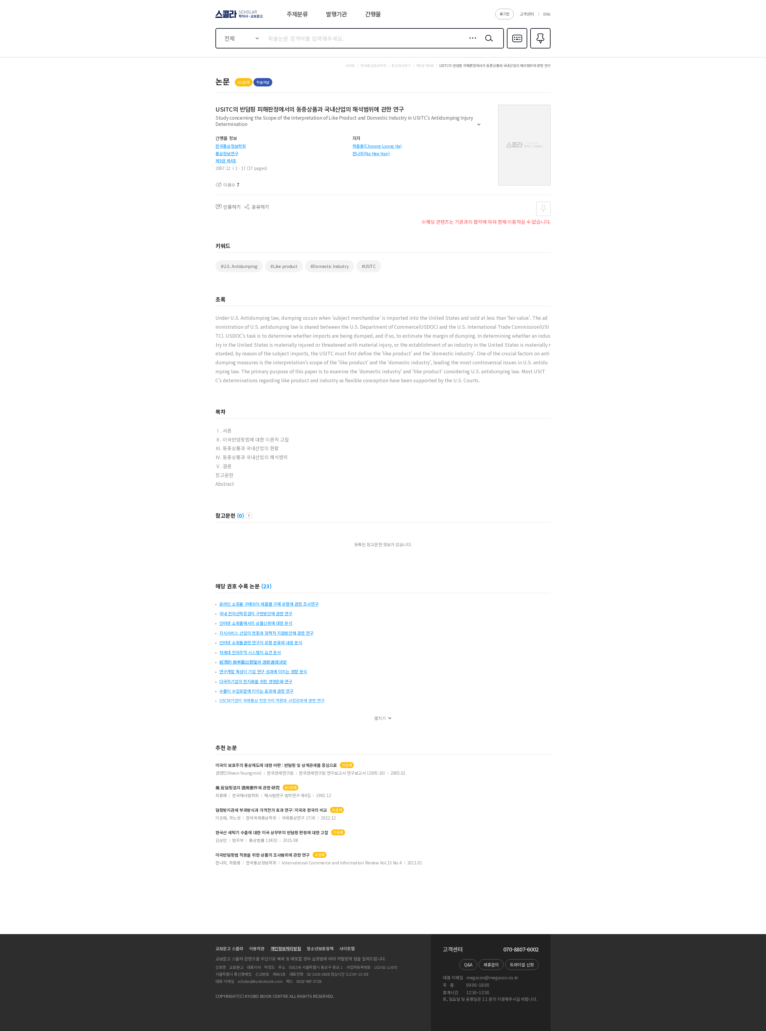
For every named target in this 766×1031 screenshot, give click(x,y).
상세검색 (471, 42)
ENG (547, 14)
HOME (350, 65)
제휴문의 (491, 965)
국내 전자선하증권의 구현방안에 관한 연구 (255, 613)
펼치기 (380, 718)
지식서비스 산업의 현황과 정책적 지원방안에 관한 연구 (266, 633)
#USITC (369, 266)
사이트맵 (347, 948)
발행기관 (336, 14)
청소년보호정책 (320, 948)
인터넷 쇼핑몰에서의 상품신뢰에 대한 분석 (255, 623)
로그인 (504, 13)
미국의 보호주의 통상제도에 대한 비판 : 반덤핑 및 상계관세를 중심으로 (276, 765)
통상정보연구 (226, 153)
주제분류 (297, 14)
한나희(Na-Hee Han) (371, 153)
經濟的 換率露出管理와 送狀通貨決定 (253, 662)
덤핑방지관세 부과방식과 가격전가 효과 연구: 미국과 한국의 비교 (271, 810)
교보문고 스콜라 (229, 948)
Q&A (468, 965)
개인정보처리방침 (285, 948)
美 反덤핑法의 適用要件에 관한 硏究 (247, 788)
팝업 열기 (249, 515)
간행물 (373, 14)
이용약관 (257, 948)
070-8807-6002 (521, 949)
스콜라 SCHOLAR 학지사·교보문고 (238, 17)
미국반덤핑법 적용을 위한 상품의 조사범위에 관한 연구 (262, 855)
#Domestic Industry (330, 266)
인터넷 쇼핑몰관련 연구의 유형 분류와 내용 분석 (260, 642)
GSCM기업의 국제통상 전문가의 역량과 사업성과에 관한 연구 (272, 700)
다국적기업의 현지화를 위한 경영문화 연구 (255, 681)
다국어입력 (517, 47)
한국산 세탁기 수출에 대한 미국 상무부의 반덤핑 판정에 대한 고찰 (271, 832)
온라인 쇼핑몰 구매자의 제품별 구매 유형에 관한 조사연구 (268, 604)
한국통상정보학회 (230, 146)
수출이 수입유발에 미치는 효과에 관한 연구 (256, 691)
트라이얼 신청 (522, 965)
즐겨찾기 (539, 47)
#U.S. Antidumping (239, 266)
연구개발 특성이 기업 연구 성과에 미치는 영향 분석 (263, 671)
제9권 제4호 (225, 161)
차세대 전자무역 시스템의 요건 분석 (250, 652)
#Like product (283, 266)
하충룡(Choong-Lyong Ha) (377, 146)
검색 (488, 42)
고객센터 (527, 14)
